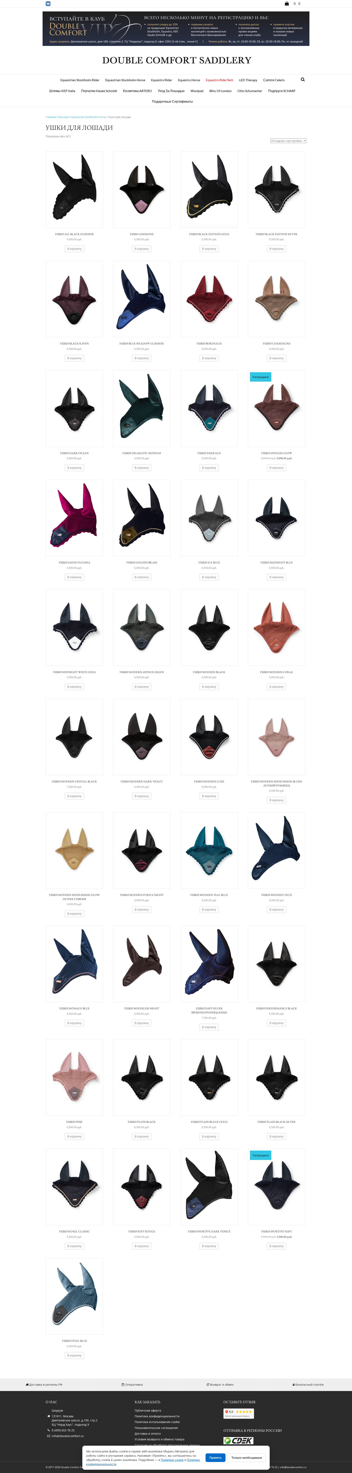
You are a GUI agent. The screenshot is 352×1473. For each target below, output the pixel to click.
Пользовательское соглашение (156, 1428)
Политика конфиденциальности (157, 1416)
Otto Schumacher (250, 91)
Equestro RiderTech (219, 80)
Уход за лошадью (171, 91)
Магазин (63, 117)
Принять (215, 1457)
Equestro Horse (189, 80)
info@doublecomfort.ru (68, 1436)
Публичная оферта (148, 1410)
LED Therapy (248, 80)
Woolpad (197, 91)
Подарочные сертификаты (172, 101)
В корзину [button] (74, 249)
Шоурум (57, 1410)
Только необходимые (246, 1457)
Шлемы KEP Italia (62, 91)
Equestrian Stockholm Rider (79, 80)
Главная (51, 117)
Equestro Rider (161, 80)
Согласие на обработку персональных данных (167, 1445)
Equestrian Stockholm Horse (125, 80)
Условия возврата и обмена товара (159, 1439)
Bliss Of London (220, 91)
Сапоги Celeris (274, 80)
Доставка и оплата (148, 1433)
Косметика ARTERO (137, 91)
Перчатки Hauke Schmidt (99, 91)
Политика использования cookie (157, 1422)
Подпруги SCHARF (282, 91)
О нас (51, 1402)
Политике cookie (172, 1460)
